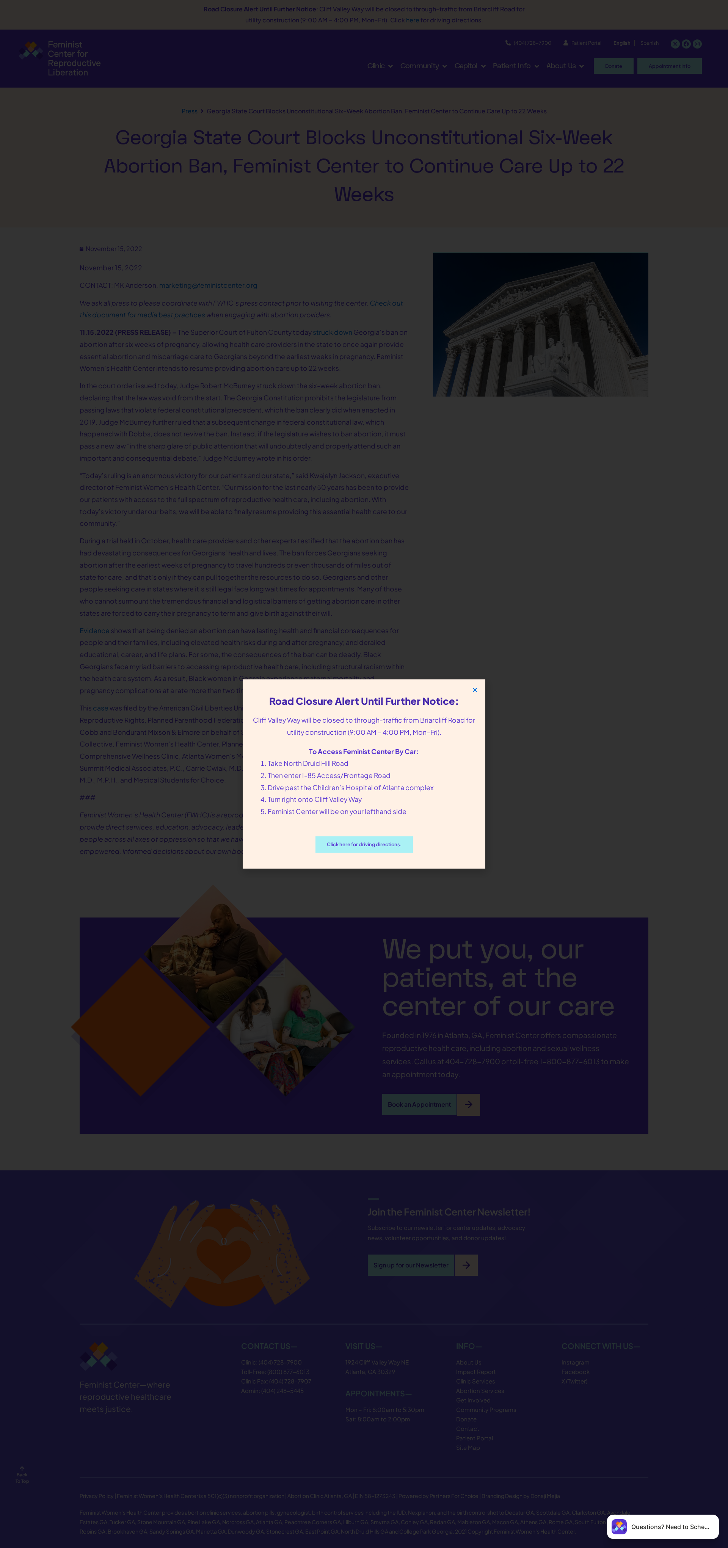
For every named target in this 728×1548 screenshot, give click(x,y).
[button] (475, 690)
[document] (364, 774)
